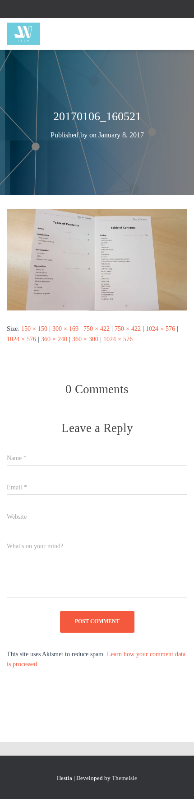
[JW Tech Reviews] (27, 34)
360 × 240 (54, 339)
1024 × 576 (160, 328)
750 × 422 (96, 328)
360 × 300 (85, 339)
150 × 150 (34, 328)
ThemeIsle (124, 778)
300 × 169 (65, 328)
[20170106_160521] (97, 259)
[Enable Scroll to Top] (176, 781)
